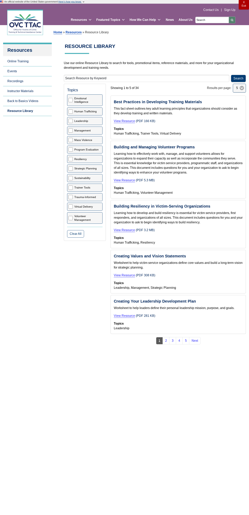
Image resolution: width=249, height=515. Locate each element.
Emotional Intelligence (81, 100)
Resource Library (20, 111)
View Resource (124, 121)
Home (57, 32)
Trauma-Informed (85, 197)
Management (82, 130)
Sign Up (229, 9)
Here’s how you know (70, 1)
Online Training (18, 61)
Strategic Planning (85, 168)
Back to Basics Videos (22, 101)
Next (195, 340)
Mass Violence (83, 140)
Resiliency (80, 159)
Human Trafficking (85, 111)
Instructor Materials (20, 91)
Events (12, 71)
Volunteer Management (82, 218)
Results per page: (219, 88)
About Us (186, 19)
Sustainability (82, 178)
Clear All (76, 233)
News (170, 19)
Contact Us (211, 9)
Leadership (81, 120)
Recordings (15, 81)
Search (238, 78)
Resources (74, 32)
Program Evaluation (86, 149)
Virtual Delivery (83, 206)
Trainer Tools (82, 187)
